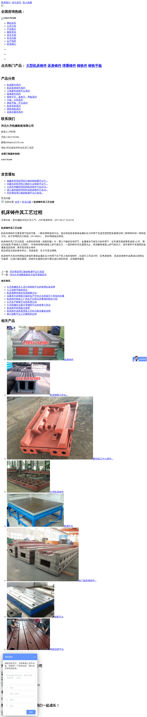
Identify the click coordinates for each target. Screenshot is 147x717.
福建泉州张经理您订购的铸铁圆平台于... (27, 181)
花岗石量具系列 (15, 112)
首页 (17, 202)
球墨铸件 (69, 65)
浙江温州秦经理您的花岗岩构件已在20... (27, 190)
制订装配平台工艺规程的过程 (22, 314)
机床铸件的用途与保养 (18, 308)
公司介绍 (11, 26)
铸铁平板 (95, 65)
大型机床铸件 (36, 65)
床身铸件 (54, 65)
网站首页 (11, 23)
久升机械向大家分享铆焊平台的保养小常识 (29, 305)
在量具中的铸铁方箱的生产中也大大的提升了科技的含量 (35, 296)
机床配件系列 (14, 85)
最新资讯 (11, 32)
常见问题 (11, 38)
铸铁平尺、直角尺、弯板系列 (22, 97)
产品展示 (11, 29)
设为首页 (16, 2)
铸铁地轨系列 (14, 109)
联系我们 (5, 2)
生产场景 (11, 41)
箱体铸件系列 (14, 94)
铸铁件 (82, 65)
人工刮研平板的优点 (17, 290)
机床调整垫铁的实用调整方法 (22, 293)
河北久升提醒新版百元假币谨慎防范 (28, 274)
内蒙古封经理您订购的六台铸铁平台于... (27, 184)
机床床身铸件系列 (16, 88)
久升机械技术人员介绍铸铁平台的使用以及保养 (31, 287)
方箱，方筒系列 (15, 100)
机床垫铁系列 (14, 106)
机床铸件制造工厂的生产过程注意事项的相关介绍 (32, 299)
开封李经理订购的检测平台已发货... (25, 193)
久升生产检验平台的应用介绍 (22, 302)
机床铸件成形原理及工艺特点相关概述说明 (29, 311)
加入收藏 (27, 2)
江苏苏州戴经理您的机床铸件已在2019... (27, 187)
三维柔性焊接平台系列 (18, 91)
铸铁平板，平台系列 (17, 103)
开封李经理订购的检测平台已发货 (27, 271)
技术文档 (11, 35)
